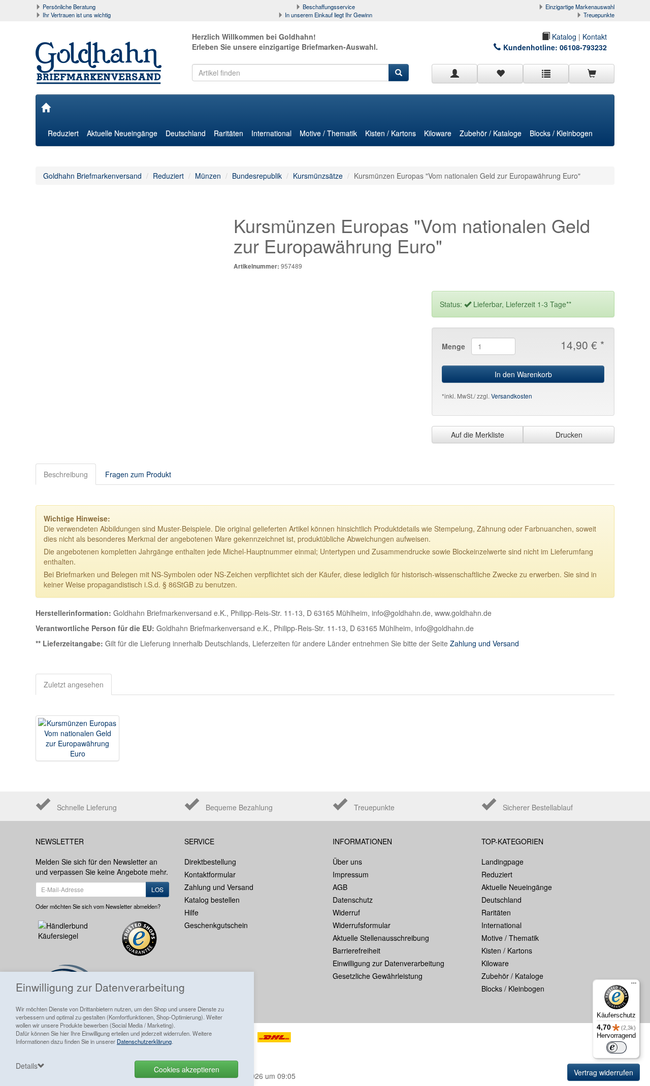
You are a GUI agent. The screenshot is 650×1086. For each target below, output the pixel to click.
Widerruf (346, 912)
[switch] (616, 1047)
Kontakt (594, 36)
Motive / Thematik (328, 133)
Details (27, 1066)
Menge (453, 346)
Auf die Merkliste (477, 435)
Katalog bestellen (212, 900)
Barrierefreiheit (356, 950)
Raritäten (228, 133)
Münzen (208, 176)
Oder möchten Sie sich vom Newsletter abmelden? (98, 906)
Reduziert (63, 133)
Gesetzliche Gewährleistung (377, 976)
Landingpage (502, 862)
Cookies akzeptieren (186, 1069)
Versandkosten (511, 395)
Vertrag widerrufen (603, 1072)
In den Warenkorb (523, 374)
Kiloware (437, 133)
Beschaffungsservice (329, 7)
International (271, 133)
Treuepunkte (598, 15)
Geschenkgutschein (216, 925)
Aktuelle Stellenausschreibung (381, 938)
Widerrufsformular (362, 925)
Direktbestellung (210, 862)
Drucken (569, 435)
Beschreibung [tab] (66, 474)
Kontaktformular (210, 874)
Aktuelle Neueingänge (122, 133)
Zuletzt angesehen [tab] (74, 684)
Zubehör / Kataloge (491, 133)
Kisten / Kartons (390, 133)
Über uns (347, 862)
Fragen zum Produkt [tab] (138, 474)
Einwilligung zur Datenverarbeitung (388, 963)
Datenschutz (353, 900)
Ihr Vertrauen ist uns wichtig (77, 15)
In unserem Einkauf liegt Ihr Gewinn (328, 15)
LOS (157, 889)
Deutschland (186, 133)
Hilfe (191, 912)
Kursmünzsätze (318, 176)
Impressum (351, 874)
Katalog (563, 36)
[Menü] (634, 985)
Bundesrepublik (257, 176)
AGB (340, 887)
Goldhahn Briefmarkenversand (92, 176)
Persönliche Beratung (69, 7)
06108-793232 (583, 47)
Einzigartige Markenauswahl (579, 7)
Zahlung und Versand (484, 643)
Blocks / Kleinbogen (561, 133)
